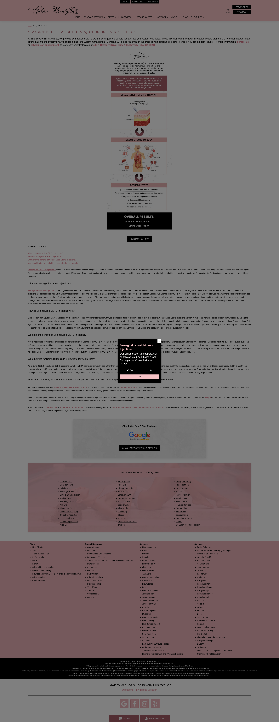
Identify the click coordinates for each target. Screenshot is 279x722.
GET (139, 377)
